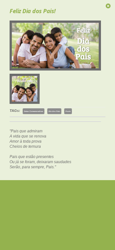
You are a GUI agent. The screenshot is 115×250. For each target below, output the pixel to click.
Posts (68, 111)
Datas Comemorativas (33, 111)
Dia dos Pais (54, 111)
